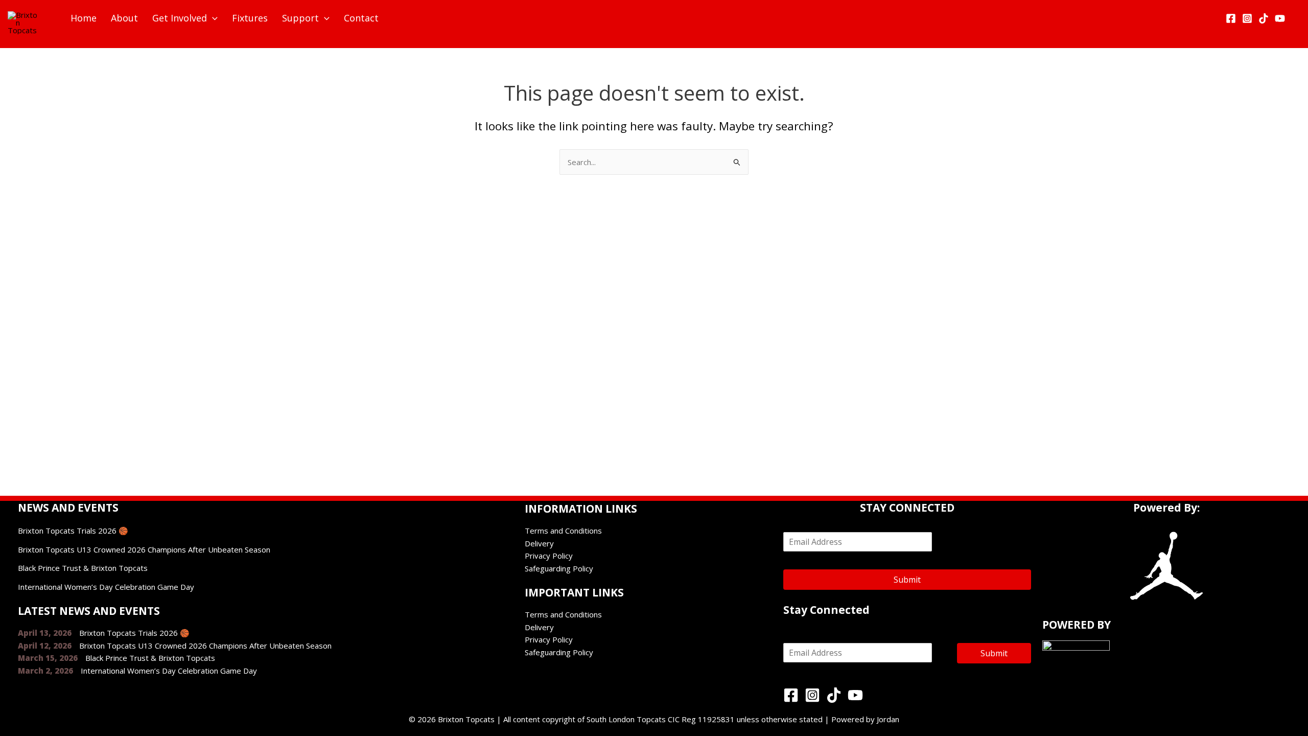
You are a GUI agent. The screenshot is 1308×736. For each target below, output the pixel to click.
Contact (361, 18)
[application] (212, 18)
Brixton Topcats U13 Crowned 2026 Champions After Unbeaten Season (144, 549)
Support (300, 18)
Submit (907, 579)
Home (84, 18)
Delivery (539, 543)
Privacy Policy (549, 555)
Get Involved (179, 18)
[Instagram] (1247, 18)
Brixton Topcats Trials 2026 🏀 (73, 530)
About (124, 18)
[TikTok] (1263, 18)
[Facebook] (1231, 18)
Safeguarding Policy (559, 568)
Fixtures (250, 18)
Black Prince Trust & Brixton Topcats (83, 568)
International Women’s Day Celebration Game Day (106, 587)
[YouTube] (1280, 18)
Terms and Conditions (563, 530)
